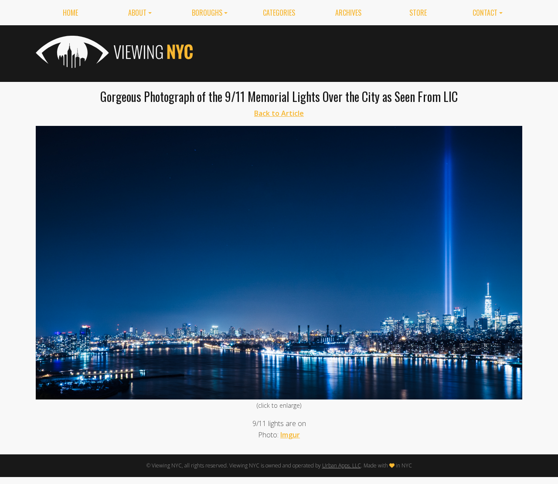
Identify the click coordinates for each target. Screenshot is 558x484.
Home (70, 12)
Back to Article (279, 113)
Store (418, 12)
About (137, 12)
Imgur (290, 435)
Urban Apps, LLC (341, 465)
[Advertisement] (363, 51)
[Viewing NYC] (113, 51)
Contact (485, 12)
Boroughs (207, 12)
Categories (279, 12)
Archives (348, 12)
